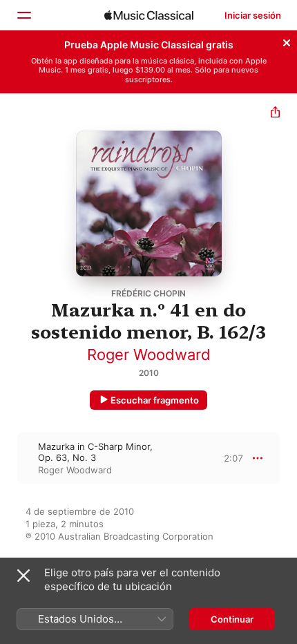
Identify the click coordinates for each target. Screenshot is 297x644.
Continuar (232, 619)
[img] (148, 15)
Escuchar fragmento (155, 400)
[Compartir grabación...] (275, 113)
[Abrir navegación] (23, 15)
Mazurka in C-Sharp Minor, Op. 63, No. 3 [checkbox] (95, 452)
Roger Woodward (149, 354)
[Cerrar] (286, 40)
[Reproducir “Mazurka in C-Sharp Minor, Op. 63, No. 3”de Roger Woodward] (9, 458)
